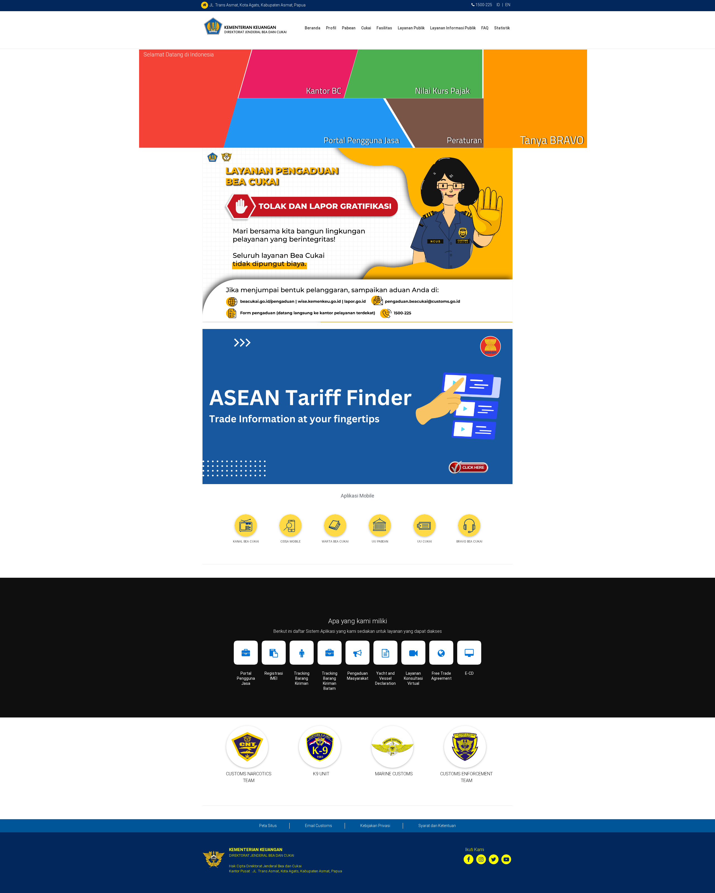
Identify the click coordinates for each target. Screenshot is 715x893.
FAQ (484, 28)
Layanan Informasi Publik (453, 28)
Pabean (349, 28)
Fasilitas (384, 28)
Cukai (366, 28)
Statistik (502, 28)
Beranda (312, 28)
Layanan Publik (411, 28)
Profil (331, 28)
